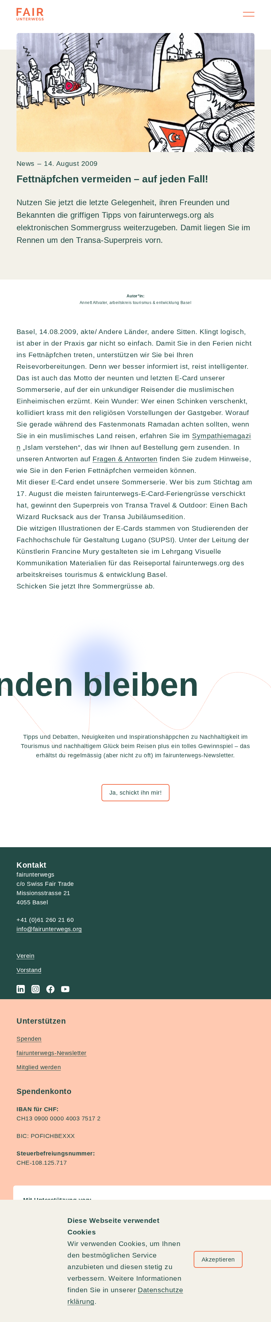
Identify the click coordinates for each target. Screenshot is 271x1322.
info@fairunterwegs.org (49, 929)
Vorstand (29, 970)
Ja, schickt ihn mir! (135, 792)
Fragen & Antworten (125, 459)
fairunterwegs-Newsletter (52, 1053)
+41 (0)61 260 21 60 (45, 920)
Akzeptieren (218, 1259)
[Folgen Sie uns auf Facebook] (50, 989)
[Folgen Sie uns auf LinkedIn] (21, 989)
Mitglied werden (39, 1067)
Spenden (29, 1039)
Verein (25, 956)
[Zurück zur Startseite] (30, 14)
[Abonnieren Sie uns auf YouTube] (65, 989)
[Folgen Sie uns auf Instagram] (35, 989)
